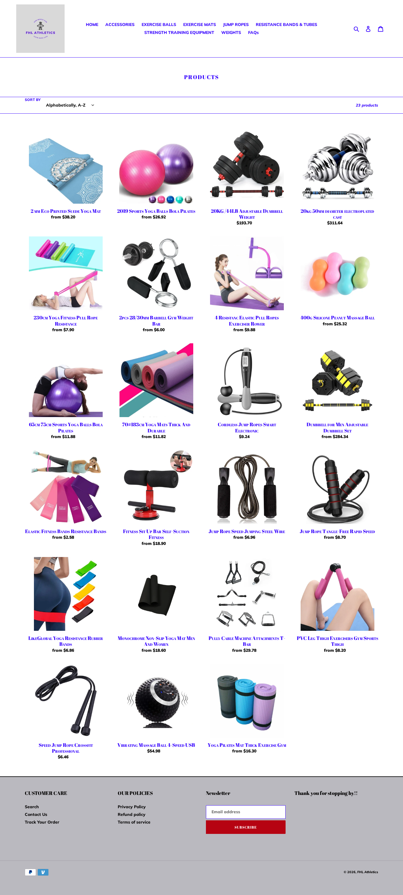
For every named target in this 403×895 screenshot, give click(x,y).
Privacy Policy (132, 806)
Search (32, 806)
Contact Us (36, 814)
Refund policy (131, 814)
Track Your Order (42, 822)
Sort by (33, 99)
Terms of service (134, 822)
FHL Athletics (367, 872)
